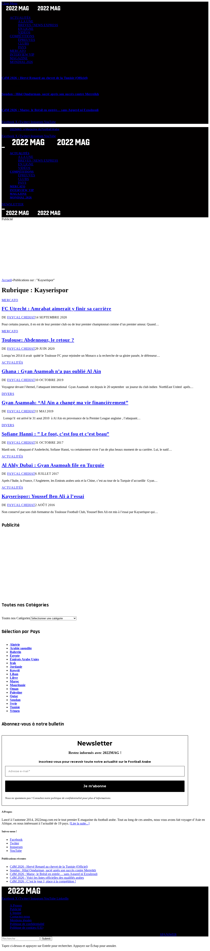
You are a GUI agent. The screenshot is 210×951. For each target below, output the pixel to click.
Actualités (12, 362)
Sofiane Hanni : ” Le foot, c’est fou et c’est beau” (55, 434)
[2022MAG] (51, 146)
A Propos (16, 905)
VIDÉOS (24, 32)
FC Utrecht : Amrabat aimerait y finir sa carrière (56, 308)
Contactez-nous (20, 916)
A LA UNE (25, 21)
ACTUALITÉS (20, 17)
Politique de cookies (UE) (26, 927)
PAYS (22, 47)
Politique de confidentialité (27, 924)
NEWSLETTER (13, 204)
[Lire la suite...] (79, 823)
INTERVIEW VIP (22, 54)
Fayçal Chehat (21, 317)
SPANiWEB (168, 934)
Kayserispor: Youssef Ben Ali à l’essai (43, 496)
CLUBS (23, 43)
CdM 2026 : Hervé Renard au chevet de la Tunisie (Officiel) (45, 78)
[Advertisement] (105, 249)
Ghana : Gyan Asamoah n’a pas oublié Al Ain (51, 371)
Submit (46, 938)
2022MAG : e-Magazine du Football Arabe (34, 129)
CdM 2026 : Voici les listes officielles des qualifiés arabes (47, 877)
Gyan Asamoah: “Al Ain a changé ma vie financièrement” (65, 402)
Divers (8, 394)
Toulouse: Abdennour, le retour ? (38, 340)
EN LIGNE (25, 28)
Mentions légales (21, 920)
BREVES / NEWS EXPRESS (38, 25)
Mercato (10, 300)
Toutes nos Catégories (16, 618)
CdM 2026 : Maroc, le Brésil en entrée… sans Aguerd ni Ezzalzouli (50, 110)
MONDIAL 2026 (21, 62)
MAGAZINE (19, 58)
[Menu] (3, 147)
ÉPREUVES (26, 40)
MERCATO (18, 51)
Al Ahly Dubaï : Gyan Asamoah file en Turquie (53, 465)
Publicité (15, 909)
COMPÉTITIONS (22, 36)
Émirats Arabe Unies (24, 659)
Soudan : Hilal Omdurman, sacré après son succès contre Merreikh (50, 94)
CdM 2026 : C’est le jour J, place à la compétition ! (43, 881)
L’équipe (15, 913)
